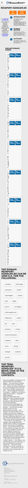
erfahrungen (19, 284)
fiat (6, 323)
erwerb (19, 318)
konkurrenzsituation (11, 335)
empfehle (7, 340)
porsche (7, 357)
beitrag (16, 346)
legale (14, 301)
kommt (7, 307)
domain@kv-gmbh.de (5, 34)
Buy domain (13, 12)
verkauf (20, 295)
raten (13, 323)
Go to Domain (22, 12)
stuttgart (7, 352)
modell (19, 290)
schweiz (17, 329)
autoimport (8, 290)
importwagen (9, 295)
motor (7, 346)
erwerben (18, 352)
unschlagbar (17, 307)
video (17, 340)
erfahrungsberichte (10, 312)
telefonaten (8, 318)
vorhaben (8, 284)
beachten (7, 329)
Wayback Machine (17, 29)
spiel (6, 301)
